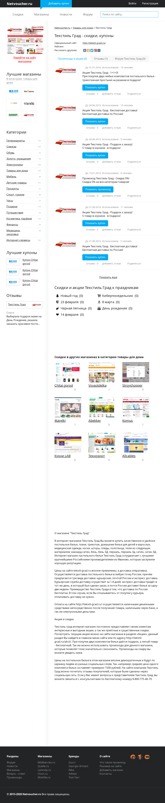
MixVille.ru (44, 777)
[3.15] (29, 116)
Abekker (94, 420)
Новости (66, 14)
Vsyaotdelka (97, 385)
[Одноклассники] (88, 50)
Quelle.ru (43, 766)
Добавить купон (59, 3)
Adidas (73, 773)
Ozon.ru (43, 773)
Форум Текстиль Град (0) (130, 58)
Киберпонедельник (117, 295)
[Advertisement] (106, 499)
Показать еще (108, 277)
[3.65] (13, 93)
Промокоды (14, 777)
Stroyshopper (132, 385)
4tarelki (60, 420)
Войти (132, 3)
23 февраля (69, 302)
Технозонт (96, 456)
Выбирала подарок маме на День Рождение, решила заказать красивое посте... (24, 318)
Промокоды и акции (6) (72, 58)
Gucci (72, 762)
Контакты (106, 773)
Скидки (18, 14)
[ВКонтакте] (84, 50)
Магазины (41, 14)
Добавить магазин (111, 770)
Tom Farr (74, 777)
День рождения (114, 308)
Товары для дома (83, 27)
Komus (127, 420)
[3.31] (13, 116)
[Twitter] (91, 50)
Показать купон (95, 87)
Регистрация (150, 3)
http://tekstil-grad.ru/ (94, 42)
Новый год (69, 295)
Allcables (129, 456)
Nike (71, 770)
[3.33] (29, 93)
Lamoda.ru (44, 770)
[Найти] (155, 14)
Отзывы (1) (101, 58)
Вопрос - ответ (16, 773)
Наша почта (147, 757)
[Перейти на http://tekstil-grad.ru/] (25, 52)
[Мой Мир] (98, 50)
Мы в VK (140, 757)
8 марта (107, 302)
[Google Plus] (95, 50)
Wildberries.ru (46, 762)
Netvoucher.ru (62, 27)
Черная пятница (73, 308)
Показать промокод (98, 189)
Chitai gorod (63, 385)
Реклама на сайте (111, 766)
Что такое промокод (112, 762)
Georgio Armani (78, 766)
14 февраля (69, 314)
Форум (88, 14)
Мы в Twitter (133, 757)
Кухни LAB (62, 456)
